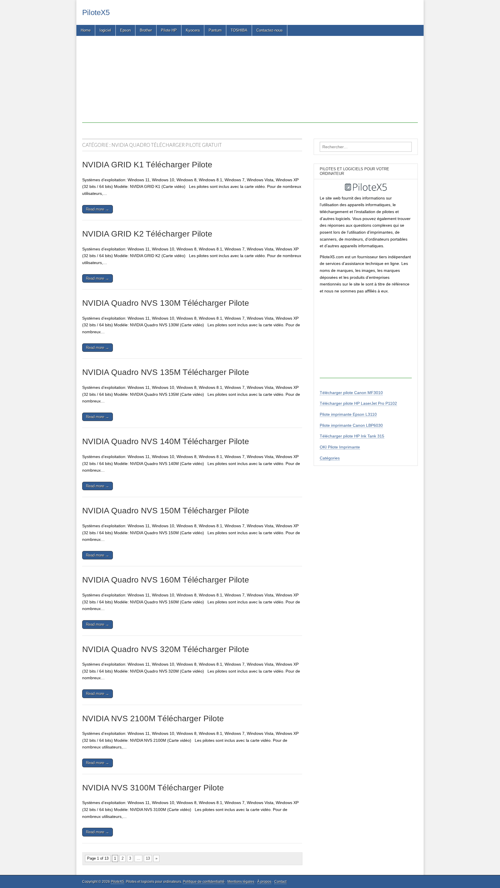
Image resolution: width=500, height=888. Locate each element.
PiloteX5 (96, 12)
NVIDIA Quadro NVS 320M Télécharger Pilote (165, 649)
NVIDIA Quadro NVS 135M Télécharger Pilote (165, 372)
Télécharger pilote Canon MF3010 (351, 392)
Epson (125, 30)
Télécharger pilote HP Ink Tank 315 (352, 436)
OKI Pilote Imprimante (340, 447)
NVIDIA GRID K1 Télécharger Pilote (147, 164)
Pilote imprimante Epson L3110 (348, 414)
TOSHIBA (239, 30)
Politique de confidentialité (204, 882)
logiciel (105, 30)
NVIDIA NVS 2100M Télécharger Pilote (153, 718)
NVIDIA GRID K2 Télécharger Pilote (147, 233)
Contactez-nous (269, 30)
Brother (146, 30)
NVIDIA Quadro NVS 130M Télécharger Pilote (165, 303)
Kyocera (193, 30)
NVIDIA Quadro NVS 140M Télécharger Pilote (165, 441)
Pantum (215, 30)
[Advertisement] (250, 82)
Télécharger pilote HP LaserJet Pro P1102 (358, 403)
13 (148, 858)
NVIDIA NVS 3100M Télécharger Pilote (153, 787)
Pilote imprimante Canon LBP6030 (351, 425)
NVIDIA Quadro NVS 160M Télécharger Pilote (165, 579)
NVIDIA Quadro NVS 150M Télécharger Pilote (165, 510)
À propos (264, 882)
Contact (280, 882)
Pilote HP (169, 30)
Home (86, 30)
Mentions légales (240, 882)
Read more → (97, 209)
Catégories (330, 458)
